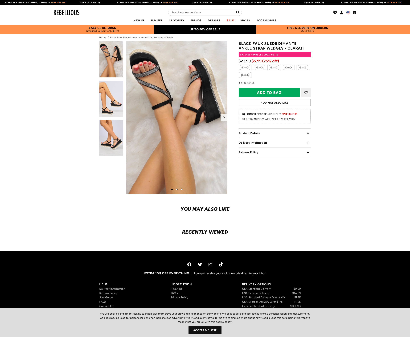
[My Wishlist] (335, 12)
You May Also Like (274, 102)
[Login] (341, 12)
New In (139, 20)
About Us (176, 288)
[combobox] (205, 12)
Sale (230, 20)
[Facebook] (189, 264)
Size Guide (106, 297)
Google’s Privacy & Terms (207, 317)
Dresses (214, 20)
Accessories (266, 20)
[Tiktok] (221, 264)
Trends (196, 20)
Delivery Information (253, 142)
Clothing (176, 20)
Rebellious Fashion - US (66, 10)
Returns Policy (248, 152)
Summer (157, 20)
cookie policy (224, 321)
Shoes (245, 20)
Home (102, 37)
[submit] (237, 12)
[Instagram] (211, 264)
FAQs (102, 301)
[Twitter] (200, 264)
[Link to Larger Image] (177, 117)
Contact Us (106, 306)
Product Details (249, 133)
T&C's (174, 293)
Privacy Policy (179, 297)
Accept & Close (205, 330)
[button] (354, 12)
